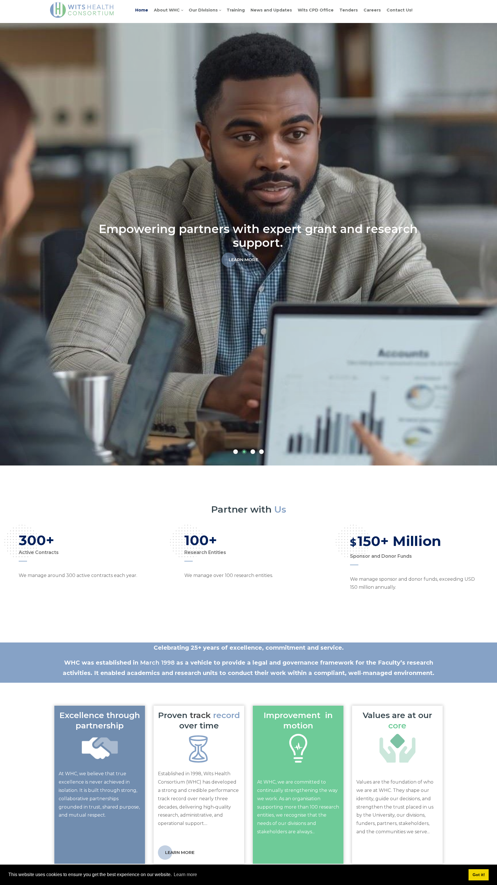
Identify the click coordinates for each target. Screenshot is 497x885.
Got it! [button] (479, 874)
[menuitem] (141, 10)
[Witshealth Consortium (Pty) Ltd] (82, 10)
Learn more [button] (185, 874)
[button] (235, 451)
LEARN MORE (243, 252)
